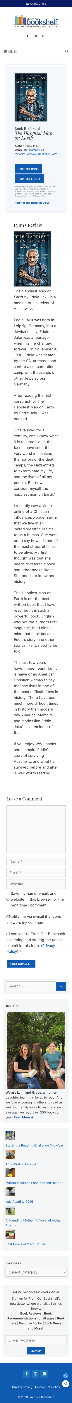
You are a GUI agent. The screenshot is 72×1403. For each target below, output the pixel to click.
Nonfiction (44, 153)
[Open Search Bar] (67, 51)
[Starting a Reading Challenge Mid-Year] (10, 1137)
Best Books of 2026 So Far (25, 1244)
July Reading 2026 (19, 1201)
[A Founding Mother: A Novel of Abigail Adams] (10, 1212)
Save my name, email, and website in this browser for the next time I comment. (37, 899)
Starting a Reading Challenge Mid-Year (34, 1145)
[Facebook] (27, 36)
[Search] (61, 986)
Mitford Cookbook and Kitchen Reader (34, 1183)
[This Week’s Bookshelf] (10, 1156)
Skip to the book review (32, 202)
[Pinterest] (43, 36)
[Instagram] (35, 36)
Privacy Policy (22, 1387)
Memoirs (31, 153)
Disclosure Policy (47, 1387)
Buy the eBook (29, 178)
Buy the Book (29, 169)
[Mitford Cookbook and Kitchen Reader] (10, 1175)
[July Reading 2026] (10, 1193)
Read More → (24, 1117)
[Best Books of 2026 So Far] (10, 1236)
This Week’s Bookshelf (22, 1164)
